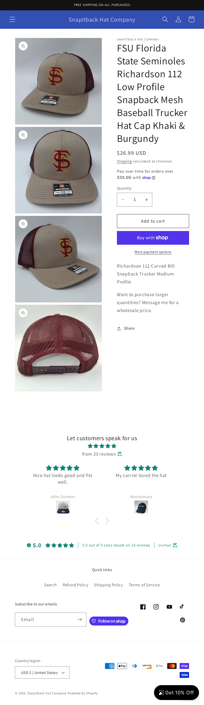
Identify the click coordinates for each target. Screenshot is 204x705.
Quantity (124, 188)
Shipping (124, 161)
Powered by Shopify (83, 693)
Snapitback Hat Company (47, 693)
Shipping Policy (108, 585)
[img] (102, 446)
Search (50, 585)
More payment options (153, 251)
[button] (12, 19)
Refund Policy (75, 585)
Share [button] (129, 328)
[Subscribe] (79, 620)
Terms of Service (144, 585)
